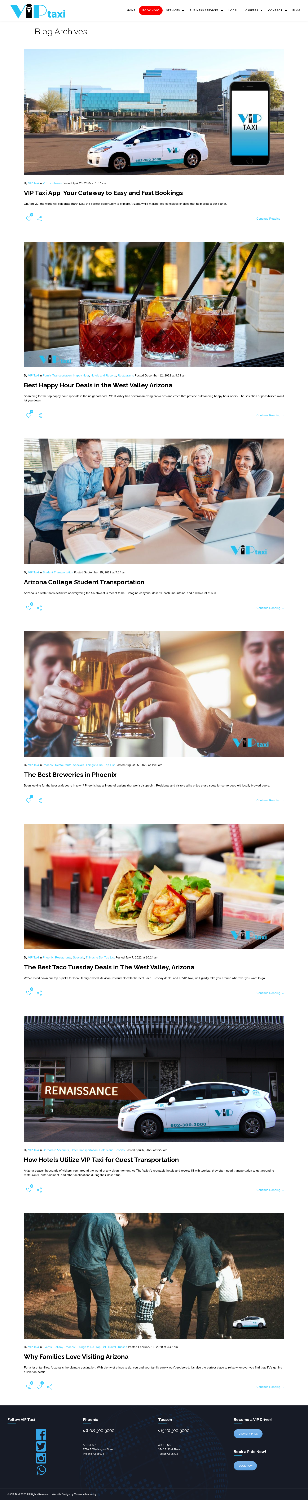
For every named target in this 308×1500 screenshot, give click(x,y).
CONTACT (275, 10)
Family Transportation (57, 375)
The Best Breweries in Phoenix (70, 774)
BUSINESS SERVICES (204, 10)
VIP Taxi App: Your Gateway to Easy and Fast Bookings (103, 193)
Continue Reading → (270, 218)
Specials (78, 765)
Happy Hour (81, 375)
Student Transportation (58, 572)
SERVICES (173, 10)
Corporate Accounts (56, 1150)
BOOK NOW (150, 10)
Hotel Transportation (84, 1150)
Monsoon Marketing (85, 1494)
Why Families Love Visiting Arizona (76, 1356)
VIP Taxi (33, 183)
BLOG (296, 10)
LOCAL (233, 10)
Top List (109, 765)
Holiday (58, 1347)
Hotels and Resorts (103, 375)
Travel (112, 1347)
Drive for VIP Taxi (248, 1433)
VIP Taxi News (52, 183)
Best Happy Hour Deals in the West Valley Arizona (98, 385)
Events (47, 1347)
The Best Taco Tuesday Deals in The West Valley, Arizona (109, 967)
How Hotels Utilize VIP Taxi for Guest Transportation (101, 1159)
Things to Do (94, 765)
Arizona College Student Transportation (84, 582)
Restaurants (126, 375)
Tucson (122, 1347)
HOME (131, 10)
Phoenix (48, 765)
